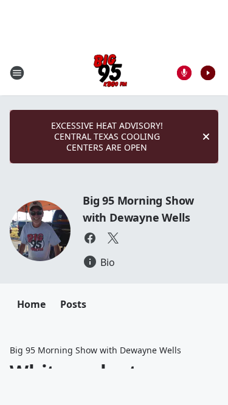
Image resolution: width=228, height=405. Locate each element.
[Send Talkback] (184, 73)
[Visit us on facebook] (90, 238)
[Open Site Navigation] (17, 73)
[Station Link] (110, 72)
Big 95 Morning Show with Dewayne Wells (95, 350)
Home (31, 304)
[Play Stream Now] (208, 73)
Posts (73, 304)
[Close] (206, 136)
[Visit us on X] (113, 238)
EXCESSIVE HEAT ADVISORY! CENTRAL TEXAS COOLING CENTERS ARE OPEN (107, 136)
